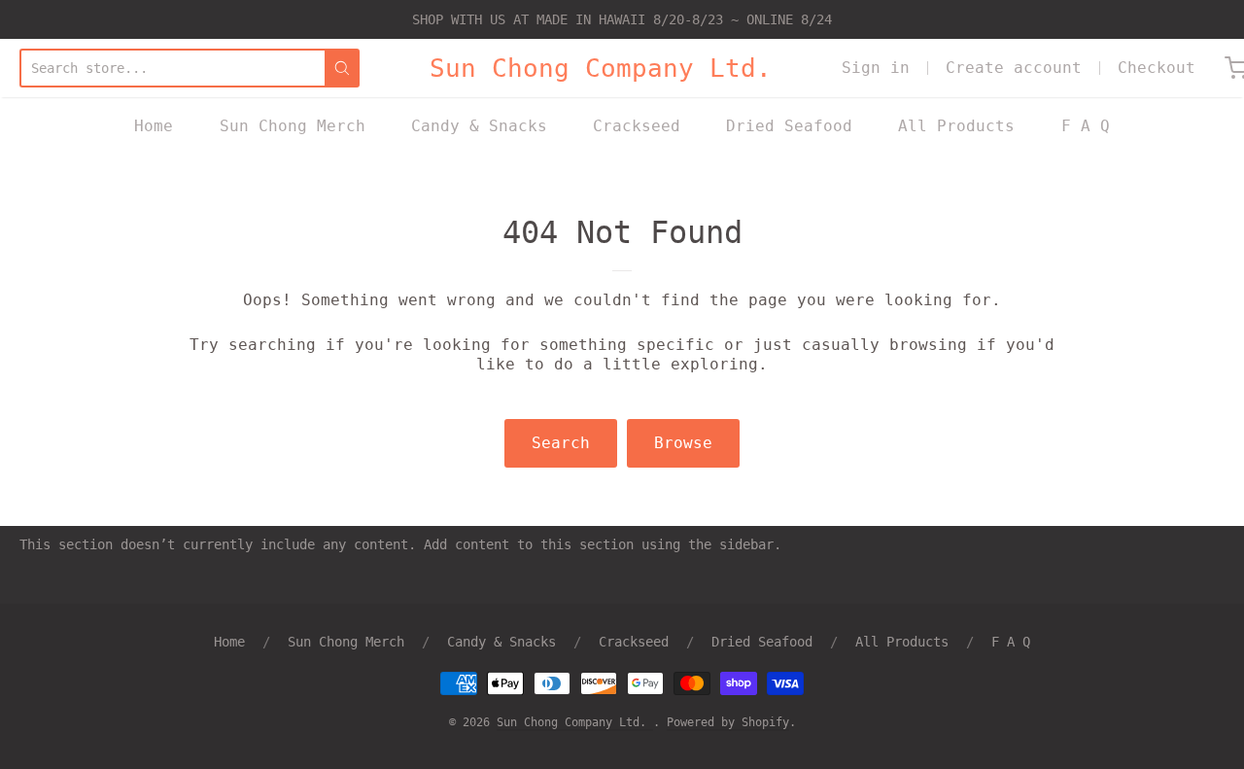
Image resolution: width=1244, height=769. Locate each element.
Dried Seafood (789, 126)
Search (561, 443)
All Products (956, 126)
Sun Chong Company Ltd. (601, 68)
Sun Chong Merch (292, 126)
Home (153, 126)
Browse (683, 443)
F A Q (1085, 126)
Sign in (876, 67)
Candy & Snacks (479, 126)
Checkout (1156, 67)
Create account (1014, 67)
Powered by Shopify (728, 722)
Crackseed (636, 126)
